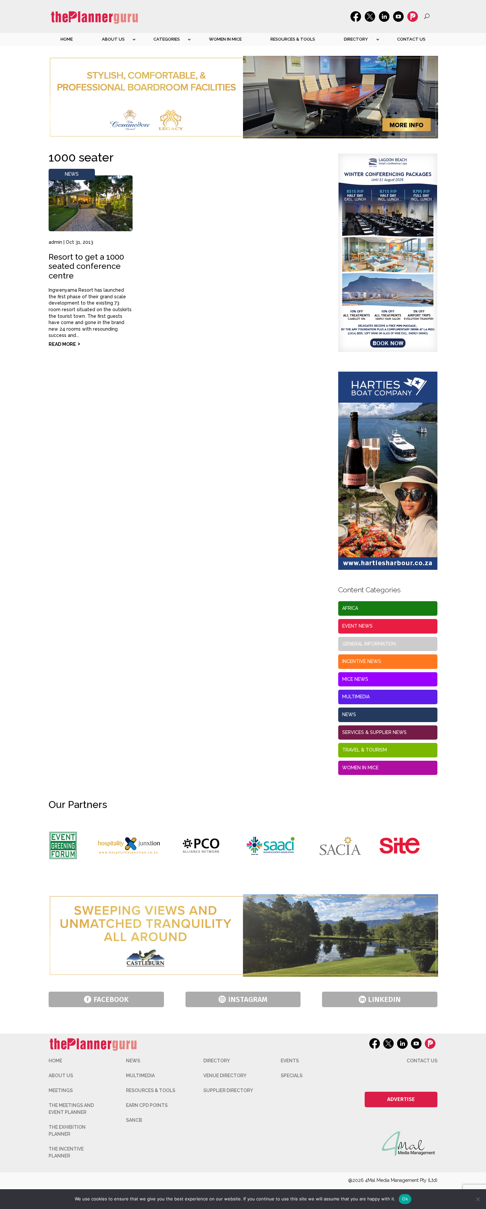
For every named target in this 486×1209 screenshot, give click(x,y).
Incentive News (361, 661)
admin (55, 242)
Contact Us (411, 39)
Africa (350, 608)
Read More (62, 344)
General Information (369, 643)
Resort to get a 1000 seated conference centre (86, 266)
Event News (357, 626)
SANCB (134, 1120)
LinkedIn (384, 999)
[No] (477, 1199)
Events (290, 1060)
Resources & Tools (292, 39)
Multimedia (356, 696)
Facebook (111, 999)
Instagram (247, 999)
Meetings (61, 1090)
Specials (292, 1075)
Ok (405, 1198)
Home (67, 39)
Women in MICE (225, 39)
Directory (356, 39)
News (72, 174)
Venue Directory (224, 1075)
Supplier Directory (228, 1090)
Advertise (401, 1099)
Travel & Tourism (364, 749)
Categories (166, 39)
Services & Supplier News (374, 732)
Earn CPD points (147, 1105)
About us (113, 39)
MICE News (355, 679)
